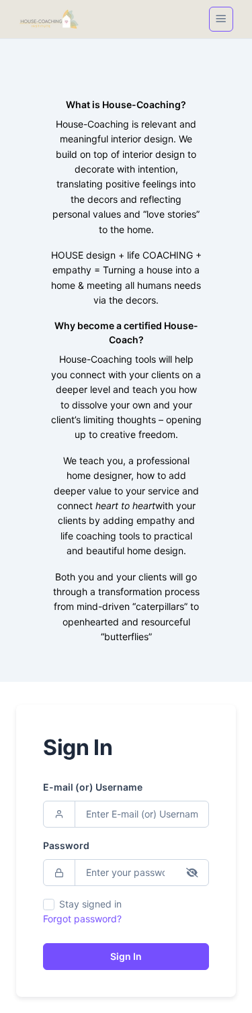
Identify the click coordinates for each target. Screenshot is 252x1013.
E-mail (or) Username (92, 787)
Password (66, 845)
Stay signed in (90, 904)
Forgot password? (82, 918)
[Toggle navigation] (221, 19)
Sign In (126, 956)
